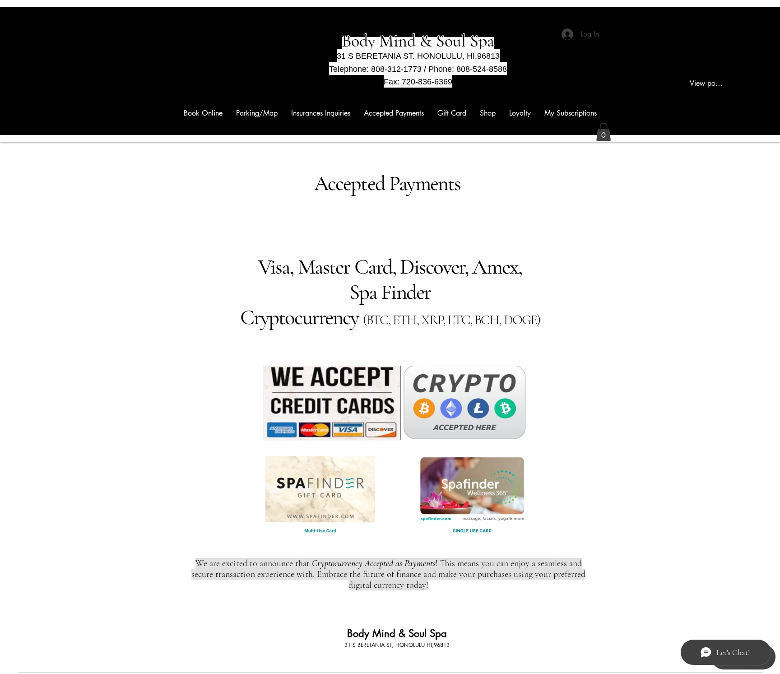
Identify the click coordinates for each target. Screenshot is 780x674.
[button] (603, 132)
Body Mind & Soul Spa (397, 633)
